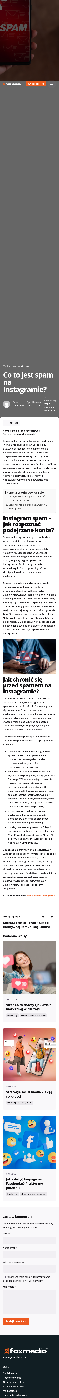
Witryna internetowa (13, 1262)
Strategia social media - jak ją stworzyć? (29, 1094)
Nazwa (7, 1233)
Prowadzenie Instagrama (40, 895)
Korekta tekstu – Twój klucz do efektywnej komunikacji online (26, 925)
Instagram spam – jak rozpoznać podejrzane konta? (26, 498)
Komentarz (9, 1286)
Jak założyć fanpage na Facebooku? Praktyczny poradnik (24, 1183)
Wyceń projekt (36, 83)
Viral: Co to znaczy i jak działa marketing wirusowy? (28, 1007)
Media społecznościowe (16, 366)
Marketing (12, 1015)
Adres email (10, 1248)
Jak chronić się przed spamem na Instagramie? (28, 506)
